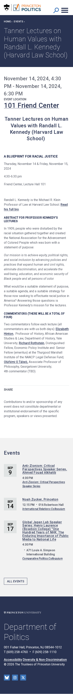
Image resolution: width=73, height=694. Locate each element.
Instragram (15, 677)
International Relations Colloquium (43, 508)
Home (7, 21)
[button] (56, 10)
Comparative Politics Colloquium (42, 558)
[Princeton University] (22, 612)
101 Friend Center (31, 105)
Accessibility (13, 659)
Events (18, 21)
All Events (15, 581)
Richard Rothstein (31, 343)
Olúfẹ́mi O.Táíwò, (16, 362)
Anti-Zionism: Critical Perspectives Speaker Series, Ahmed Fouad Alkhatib (44, 469)
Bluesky (7, 677)
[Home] (22, 7)
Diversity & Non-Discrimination (45, 659)
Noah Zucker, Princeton (40, 499)
